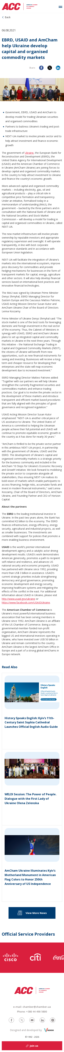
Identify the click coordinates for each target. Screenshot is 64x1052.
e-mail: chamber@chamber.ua (32, 1006)
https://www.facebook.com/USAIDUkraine (26, 602)
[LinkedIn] (58, 68)
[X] (49, 68)
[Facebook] (41, 68)
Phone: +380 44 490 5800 (32, 1011)
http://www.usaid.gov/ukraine (18, 598)
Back (7, 17)
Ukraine (29, 152)
